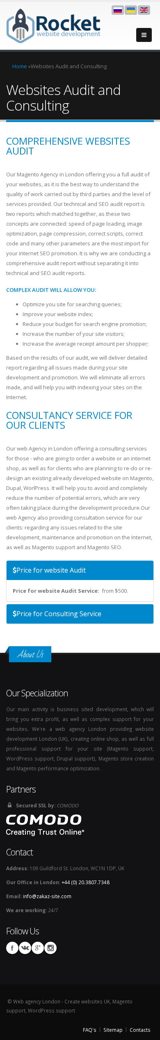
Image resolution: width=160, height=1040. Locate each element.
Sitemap (113, 1029)
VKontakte (25, 948)
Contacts (140, 1029)
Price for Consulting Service (58, 613)
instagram (50, 948)
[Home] (54, 25)
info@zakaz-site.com (47, 896)
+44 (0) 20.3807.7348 (86, 882)
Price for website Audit (51, 570)
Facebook (12, 948)
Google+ (38, 948)
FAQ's (89, 1029)
